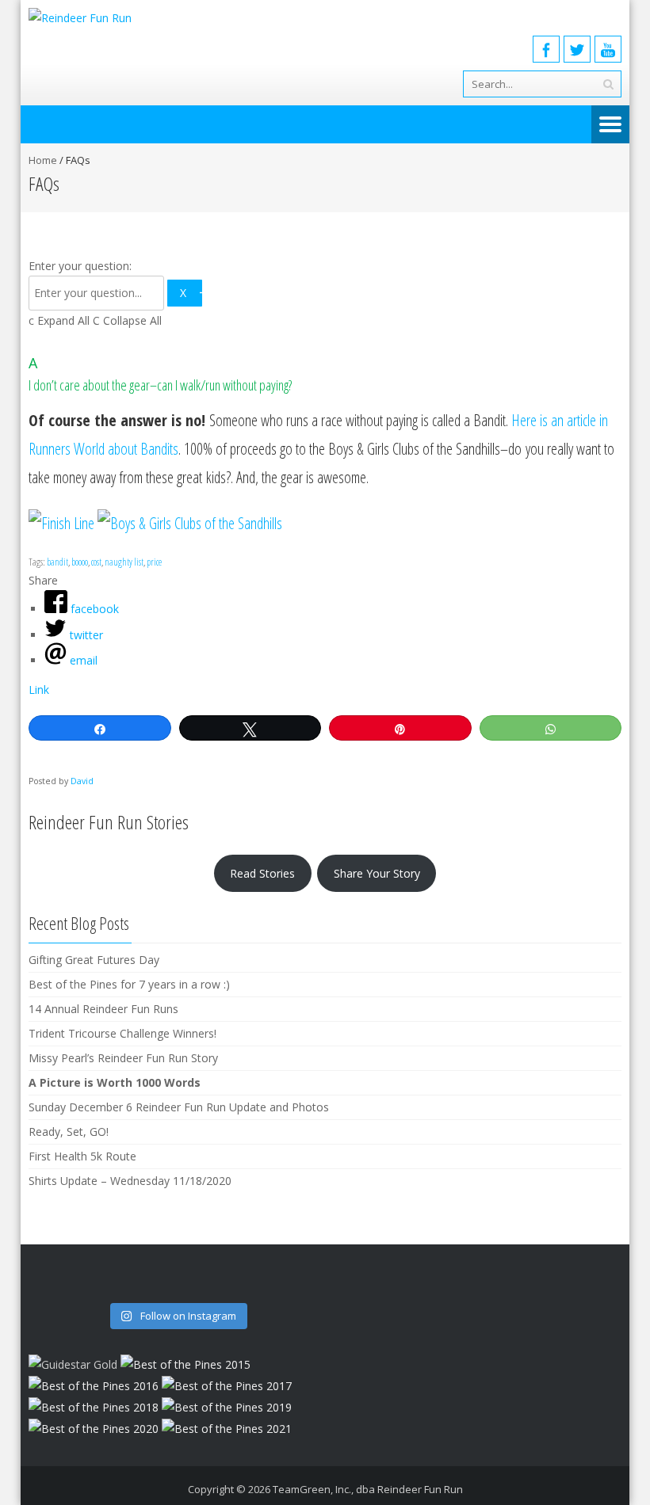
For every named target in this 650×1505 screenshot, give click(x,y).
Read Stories (262, 873)
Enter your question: (80, 265)
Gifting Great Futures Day (94, 959)
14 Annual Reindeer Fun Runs (103, 1008)
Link (39, 689)
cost (96, 562)
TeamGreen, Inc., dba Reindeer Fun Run (368, 1489)
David (82, 781)
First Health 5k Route (82, 1156)
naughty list (124, 562)
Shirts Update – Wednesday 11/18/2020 (130, 1180)
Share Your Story (377, 873)
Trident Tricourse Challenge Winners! (122, 1033)
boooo (79, 562)
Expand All (61, 320)
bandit (57, 562)
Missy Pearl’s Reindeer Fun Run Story (123, 1057)
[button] (325, 372)
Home (43, 160)
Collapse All (127, 320)
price (154, 562)
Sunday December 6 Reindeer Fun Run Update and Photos (179, 1106)
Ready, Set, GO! (69, 1131)
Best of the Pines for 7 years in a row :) (129, 984)
